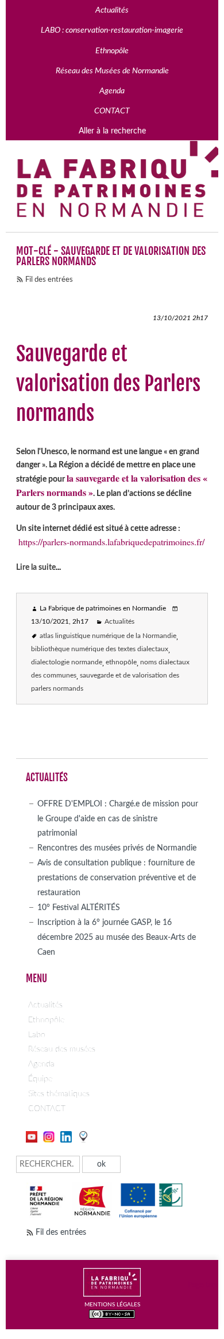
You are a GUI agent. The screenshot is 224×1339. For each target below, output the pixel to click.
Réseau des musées (62, 1049)
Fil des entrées (49, 279)
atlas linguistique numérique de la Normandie (108, 636)
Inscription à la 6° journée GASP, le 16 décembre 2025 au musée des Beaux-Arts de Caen (116, 937)
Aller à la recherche (112, 131)
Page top (202, 1285)
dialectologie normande (66, 662)
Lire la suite (36, 567)
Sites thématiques (59, 1093)
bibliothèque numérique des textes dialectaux (99, 649)
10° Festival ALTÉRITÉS (78, 907)
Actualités (119, 622)
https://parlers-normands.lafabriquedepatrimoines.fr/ (111, 541)
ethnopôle (121, 662)
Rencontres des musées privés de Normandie (116, 848)
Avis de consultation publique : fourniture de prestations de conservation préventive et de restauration (116, 877)
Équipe (40, 1078)
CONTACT (47, 1108)
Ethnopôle (46, 1019)
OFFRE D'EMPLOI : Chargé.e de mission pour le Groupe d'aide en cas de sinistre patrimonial (117, 819)
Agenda (41, 1064)
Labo (37, 1034)
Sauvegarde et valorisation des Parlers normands (108, 383)
